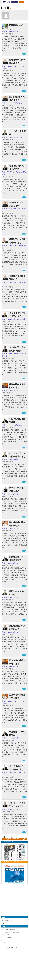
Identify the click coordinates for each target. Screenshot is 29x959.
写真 (3, 31)
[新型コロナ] (23, 137)
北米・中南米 (17, 209)
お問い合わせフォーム (6, 934)
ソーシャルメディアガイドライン (9, 947)
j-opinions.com (4, 940)
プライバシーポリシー (6, 945)
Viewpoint (9, 31)
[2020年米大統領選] (18, 353)
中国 (14, 103)
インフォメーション (6, 937)
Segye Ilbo (3, 923)
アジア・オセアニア (19, 66)
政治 (3, 172)
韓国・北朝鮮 (17, 245)
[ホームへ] (11, 2)
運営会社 (3, 942)
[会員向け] (15, 31)
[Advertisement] (14, 899)
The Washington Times (6, 920)
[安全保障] (22, 319)
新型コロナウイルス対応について (9, 929)
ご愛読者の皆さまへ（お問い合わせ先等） (11, 932)
